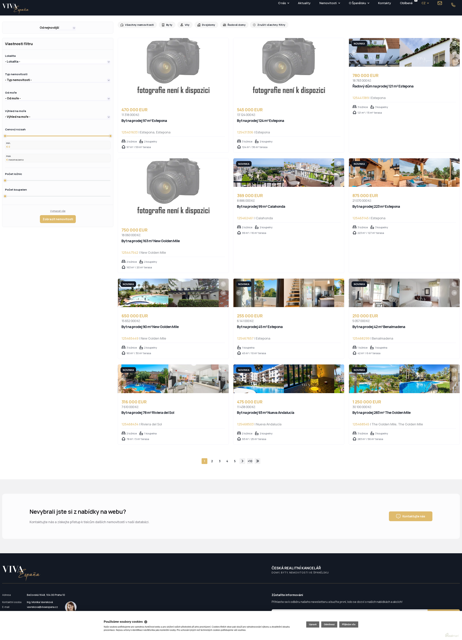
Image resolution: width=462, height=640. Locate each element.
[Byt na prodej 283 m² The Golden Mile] (374, 378)
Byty (167, 25)
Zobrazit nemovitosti (58, 219)
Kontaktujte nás (413, 516)
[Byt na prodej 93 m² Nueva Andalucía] (259, 378)
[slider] (5, 136)
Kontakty (384, 3)
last (257, 461)
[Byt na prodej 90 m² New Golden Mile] (143, 293)
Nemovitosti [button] (328, 3)
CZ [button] (424, 3)
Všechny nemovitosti (138, 25)
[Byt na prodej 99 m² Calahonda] (259, 172)
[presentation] (354, 52)
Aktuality (304, 3)
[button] (58, 27)
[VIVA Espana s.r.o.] (15, 9)
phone (453, 5)
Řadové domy (232, 25)
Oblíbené (406, 2)
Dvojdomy (205, 25)
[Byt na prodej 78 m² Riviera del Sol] (143, 378)
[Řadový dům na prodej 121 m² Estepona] (374, 52)
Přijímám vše (349, 624)
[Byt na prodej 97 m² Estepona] (173, 69)
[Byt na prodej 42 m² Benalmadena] (374, 293)
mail (440, 3)
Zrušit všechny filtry (266, 25)
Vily (185, 25)
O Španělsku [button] (357, 3)
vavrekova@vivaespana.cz (42, 607)
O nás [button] (282, 3)
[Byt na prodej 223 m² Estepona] (374, 172)
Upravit (313, 624)
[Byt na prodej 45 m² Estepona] (259, 293)
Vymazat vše (58, 211)
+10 (250, 461)
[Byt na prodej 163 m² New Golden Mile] (173, 189)
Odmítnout (329, 624)
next (242, 461)
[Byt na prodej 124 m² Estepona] (288, 69)
